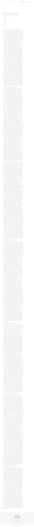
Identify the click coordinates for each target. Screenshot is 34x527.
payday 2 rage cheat (12, 229)
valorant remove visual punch (19, 204)
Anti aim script (6, 19)
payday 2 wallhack (5, 484)
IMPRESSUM (17, 525)
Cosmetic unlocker (6, 21)
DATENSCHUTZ (21, 525)
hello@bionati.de (21, 521)
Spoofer (5, 22)
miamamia (14, 525)
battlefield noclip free (12, 312)
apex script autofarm (18, 259)
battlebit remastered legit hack (14, 125)
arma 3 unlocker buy (6, 373)
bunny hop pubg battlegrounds (11, 222)
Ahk (4, 26)
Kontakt (14, 3)
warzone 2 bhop (10, 483)
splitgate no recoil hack (6, 448)
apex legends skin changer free (7, 505)
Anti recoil (5, 20)
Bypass (5, 24)
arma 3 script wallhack (11, 414)
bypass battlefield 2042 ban (10, 447)
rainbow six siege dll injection (17, 419)
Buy (4, 25)
